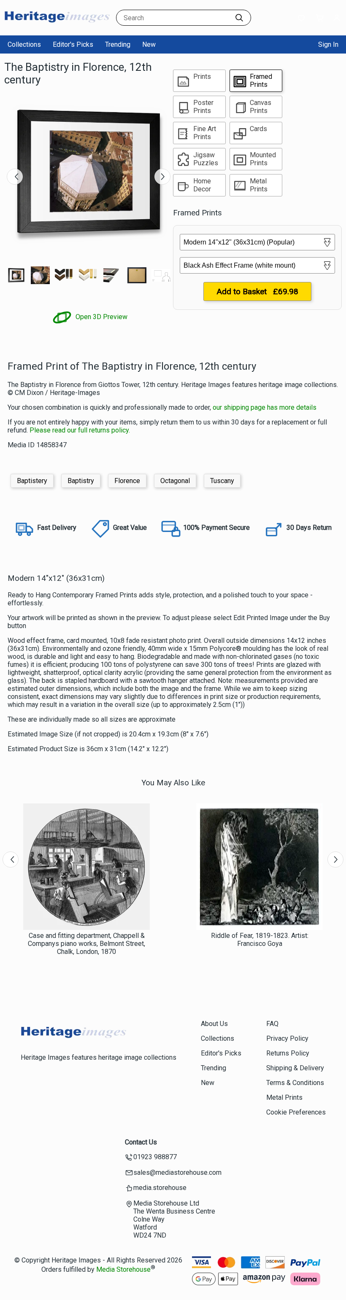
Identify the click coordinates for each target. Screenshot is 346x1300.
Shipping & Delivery (295, 1068)
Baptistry (81, 481)
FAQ (272, 1024)
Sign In (328, 44)
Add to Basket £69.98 (257, 291)
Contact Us (141, 1142)
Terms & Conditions (295, 1083)
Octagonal (175, 481)
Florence (127, 481)
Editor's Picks (73, 44)
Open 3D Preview (100, 317)
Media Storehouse (123, 1269)
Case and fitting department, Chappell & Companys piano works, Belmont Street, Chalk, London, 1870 (86, 944)
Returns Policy (287, 1053)
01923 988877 (155, 1157)
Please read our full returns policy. (80, 430)
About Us (214, 1024)
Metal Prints (284, 1097)
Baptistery (32, 481)
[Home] (57, 27)
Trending (117, 44)
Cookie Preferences (296, 1112)
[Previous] (15, 177)
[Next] (162, 177)
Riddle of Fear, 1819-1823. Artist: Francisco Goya (259, 940)
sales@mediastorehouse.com (177, 1172)
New (149, 44)
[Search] (239, 18)
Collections (24, 44)
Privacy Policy (287, 1038)
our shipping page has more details (264, 407)
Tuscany (222, 481)
